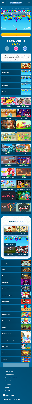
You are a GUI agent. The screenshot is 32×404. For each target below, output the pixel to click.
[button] (29, 3)
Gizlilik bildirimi (9, 374)
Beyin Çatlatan (25, 8)
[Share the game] (7, 48)
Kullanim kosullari (10, 381)
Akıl (6, 8)
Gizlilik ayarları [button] (9, 371)
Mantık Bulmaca (14, 8)
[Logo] (16, 3)
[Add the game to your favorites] (28, 13)
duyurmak (8, 390)
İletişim (7, 387)
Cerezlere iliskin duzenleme (12, 378)
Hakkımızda (8, 384)
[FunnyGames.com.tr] (2, 8)
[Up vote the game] (25, 48)
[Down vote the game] (16, 48)
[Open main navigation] (3, 3)
